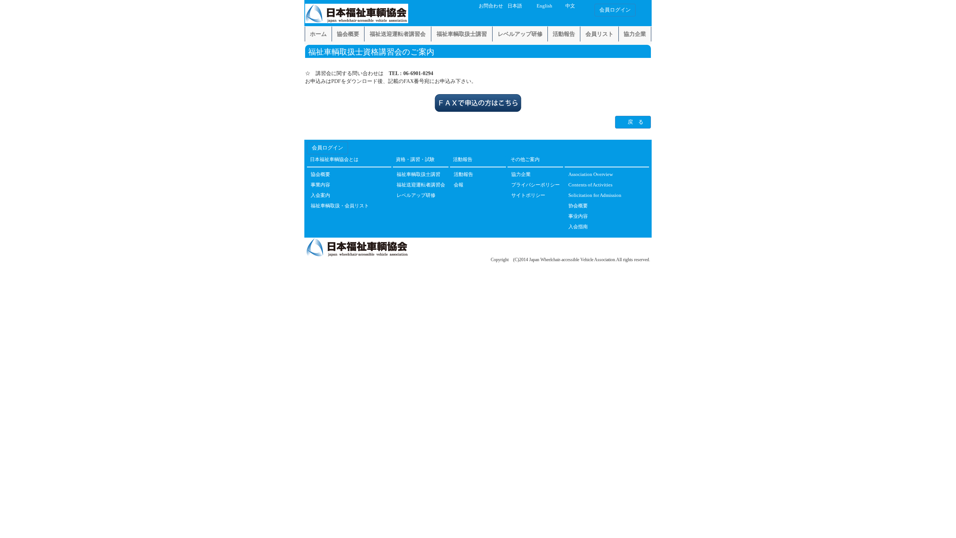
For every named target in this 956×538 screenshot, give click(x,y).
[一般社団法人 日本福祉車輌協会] (356, 11)
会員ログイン (615, 10)
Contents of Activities (590, 185)
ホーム (318, 34)
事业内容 (578, 216)
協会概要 (348, 34)
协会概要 (578, 206)
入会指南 (578, 227)
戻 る (636, 122)
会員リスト (600, 34)
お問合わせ (491, 6)
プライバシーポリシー (535, 185)
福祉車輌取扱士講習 (462, 34)
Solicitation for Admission (594, 195)
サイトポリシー (528, 195)
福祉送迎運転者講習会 (398, 34)
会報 (458, 185)
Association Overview (590, 174)
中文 (570, 6)
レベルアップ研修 (520, 34)
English (544, 6)
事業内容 (320, 185)
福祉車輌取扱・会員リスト (340, 206)
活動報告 (564, 34)
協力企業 (635, 34)
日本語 (515, 6)
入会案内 (320, 195)
